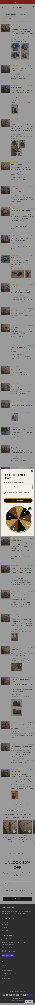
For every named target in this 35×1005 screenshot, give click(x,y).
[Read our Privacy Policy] (32, 495)
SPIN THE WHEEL (18, 500)
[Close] (32, 471)
